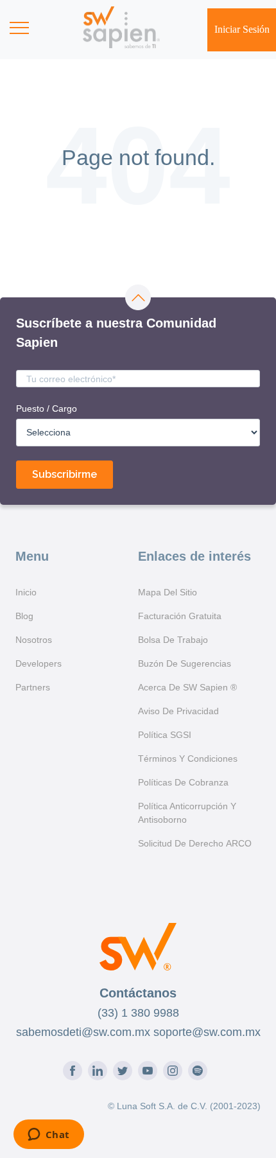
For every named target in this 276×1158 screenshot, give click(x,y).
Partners (32, 687)
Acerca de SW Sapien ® (187, 687)
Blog (24, 616)
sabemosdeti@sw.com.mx (83, 1032)
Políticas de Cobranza (183, 782)
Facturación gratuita (179, 616)
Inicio (26, 592)
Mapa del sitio (167, 592)
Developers (38, 663)
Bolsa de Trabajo (173, 640)
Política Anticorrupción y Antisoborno (187, 813)
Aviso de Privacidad (178, 711)
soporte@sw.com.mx (207, 1032)
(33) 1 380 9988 (138, 1012)
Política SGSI (164, 735)
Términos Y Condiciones (187, 758)
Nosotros (33, 640)
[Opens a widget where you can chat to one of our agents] (48, 1135)
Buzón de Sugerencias (184, 663)
